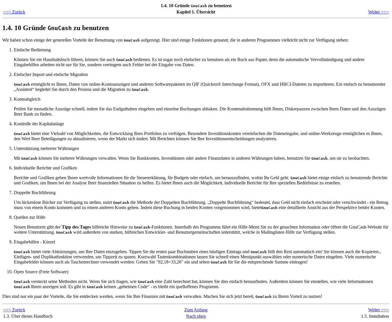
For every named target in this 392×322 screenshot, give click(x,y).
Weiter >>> (378, 11)
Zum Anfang (195, 309)
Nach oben (196, 316)
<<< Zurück (14, 11)
